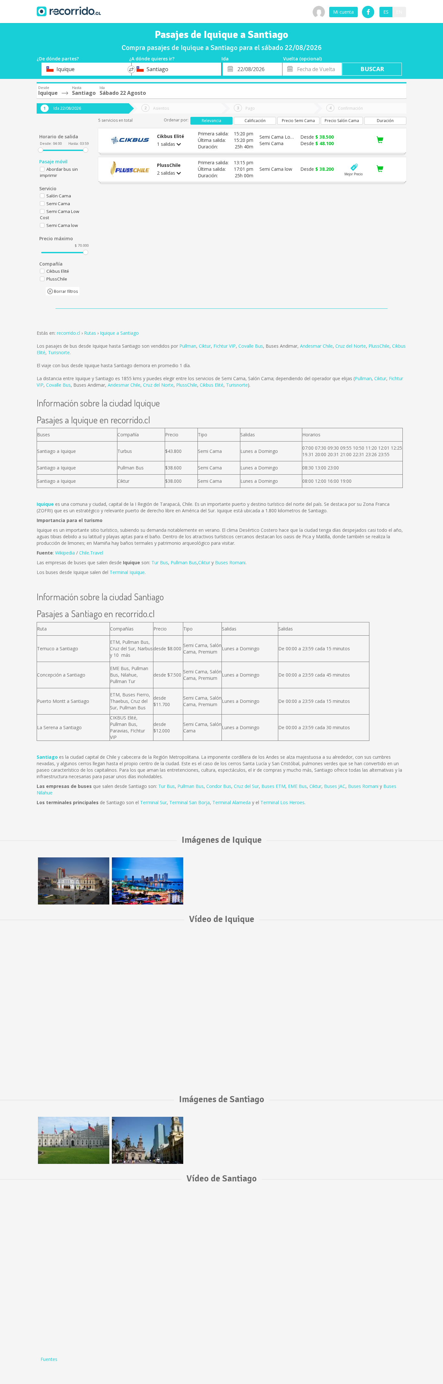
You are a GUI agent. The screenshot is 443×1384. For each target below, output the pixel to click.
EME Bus (297, 786)
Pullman (187, 346)
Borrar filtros (65, 291)
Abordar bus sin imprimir (59, 172)
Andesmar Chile (316, 346)
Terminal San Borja (189, 802)
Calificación (255, 120)
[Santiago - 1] (74, 1140)
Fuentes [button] (49, 1359)
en (399, 12)
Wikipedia (65, 553)
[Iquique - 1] (74, 880)
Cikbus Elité (211, 385)
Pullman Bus (184, 562)
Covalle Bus (250, 346)
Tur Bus (159, 562)
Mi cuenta (343, 12)
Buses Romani (230, 562)
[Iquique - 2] (148, 880)
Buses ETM (273, 786)
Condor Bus (218, 786)
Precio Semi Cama (298, 120)
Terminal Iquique (127, 572)
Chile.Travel (91, 553)
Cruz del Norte (350, 346)
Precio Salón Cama (342, 120)
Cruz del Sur (246, 786)
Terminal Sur (153, 802)
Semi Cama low (62, 225)
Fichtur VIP (224, 346)
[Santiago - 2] (148, 1140)
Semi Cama (58, 203)
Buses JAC (334, 786)
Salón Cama (58, 196)
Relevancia (211, 120)
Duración (385, 120)
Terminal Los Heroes (282, 802)
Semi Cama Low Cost (59, 214)
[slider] (40, 150)
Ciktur (205, 346)
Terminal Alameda (231, 802)
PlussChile (378, 346)
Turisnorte (59, 352)
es (386, 12)
